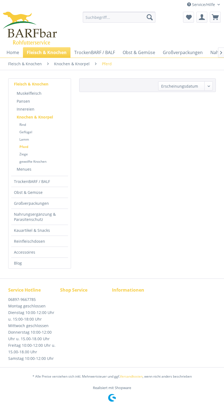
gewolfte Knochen (32, 161)
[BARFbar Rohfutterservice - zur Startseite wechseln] (30, 28)
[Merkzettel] (188, 17)
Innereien (25, 109)
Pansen (23, 101)
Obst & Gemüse (28, 192)
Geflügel (25, 132)
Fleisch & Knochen (31, 84)
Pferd (23, 146)
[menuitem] (119, 17)
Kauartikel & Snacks (32, 230)
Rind (22, 124)
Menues (24, 169)
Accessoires (24, 252)
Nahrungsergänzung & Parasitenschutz (35, 217)
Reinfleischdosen (29, 241)
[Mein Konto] (201, 17)
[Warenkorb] (215, 17)
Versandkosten (131, 376)
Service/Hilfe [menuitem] (203, 4)
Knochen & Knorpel (35, 117)
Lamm (24, 139)
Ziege (23, 154)
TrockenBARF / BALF (32, 181)
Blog (18, 263)
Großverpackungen (31, 203)
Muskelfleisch (29, 93)
